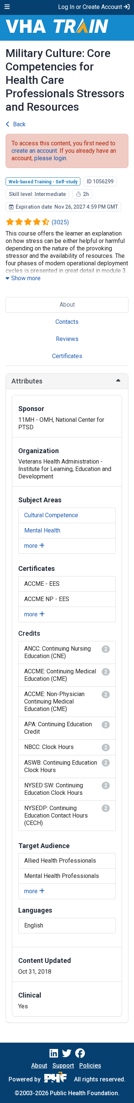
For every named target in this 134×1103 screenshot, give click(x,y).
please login (50, 158)
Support (63, 1065)
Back (19, 124)
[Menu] (7, 7)
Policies (90, 1065)
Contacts (67, 321)
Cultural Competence (51, 515)
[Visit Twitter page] (66, 1053)
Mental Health (42, 530)
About (67, 304)
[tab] (67, 381)
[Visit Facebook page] (80, 1053)
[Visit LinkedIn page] (54, 1053)
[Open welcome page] (67, 28)
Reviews (67, 338)
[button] (67, 381)
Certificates (67, 356)
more (31, 545)
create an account (34, 150)
